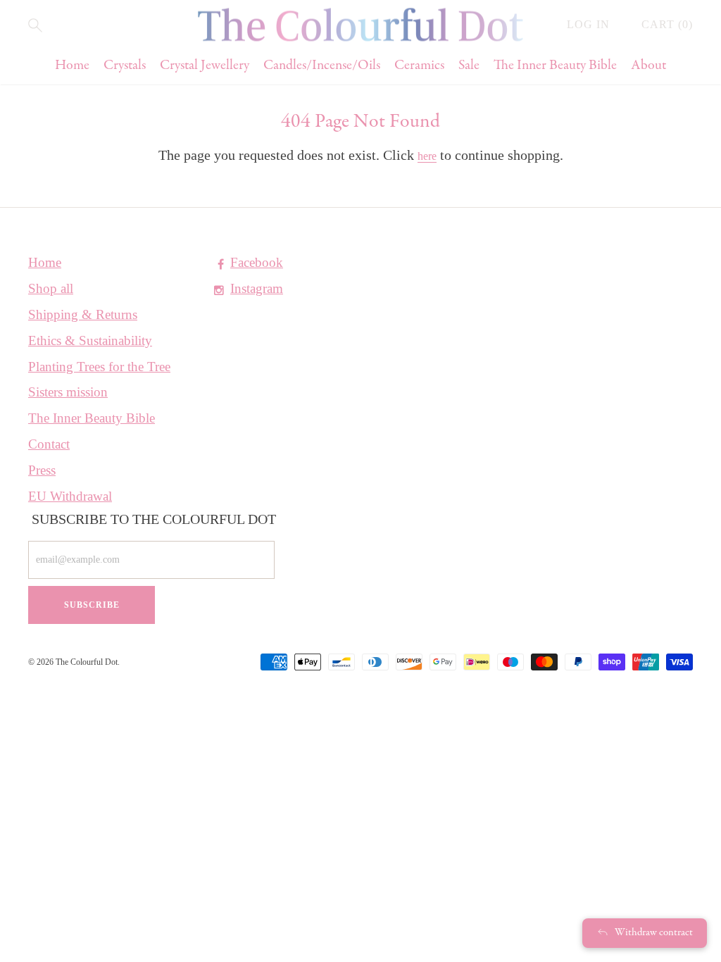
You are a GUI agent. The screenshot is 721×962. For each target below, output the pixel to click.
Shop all (50, 288)
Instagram (256, 288)
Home (72, 65)
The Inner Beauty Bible (555, 65)
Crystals (125, 65)
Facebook (256, 262)
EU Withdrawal (70, 496)
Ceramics (419, 65)
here (427, 156)
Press (42, 470)
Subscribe (92, 605)
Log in (590, 24)
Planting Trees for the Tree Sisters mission (99, 379)
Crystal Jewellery (204, 65)
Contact (49, 444)
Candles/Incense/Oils (321, 65)
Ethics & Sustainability (90, 340)
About (648, 65)
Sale (468, 65)
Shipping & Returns (82, 314)
